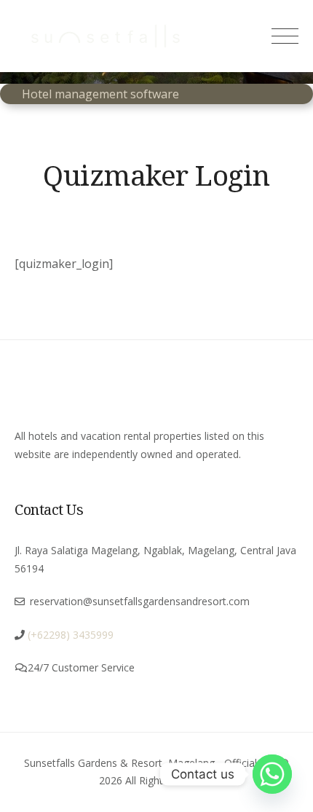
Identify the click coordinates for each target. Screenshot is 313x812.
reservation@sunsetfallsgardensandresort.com (140, 601)
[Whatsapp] (272, 774)
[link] (69, 635)
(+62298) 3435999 (71, 635)
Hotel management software (100, 94)
